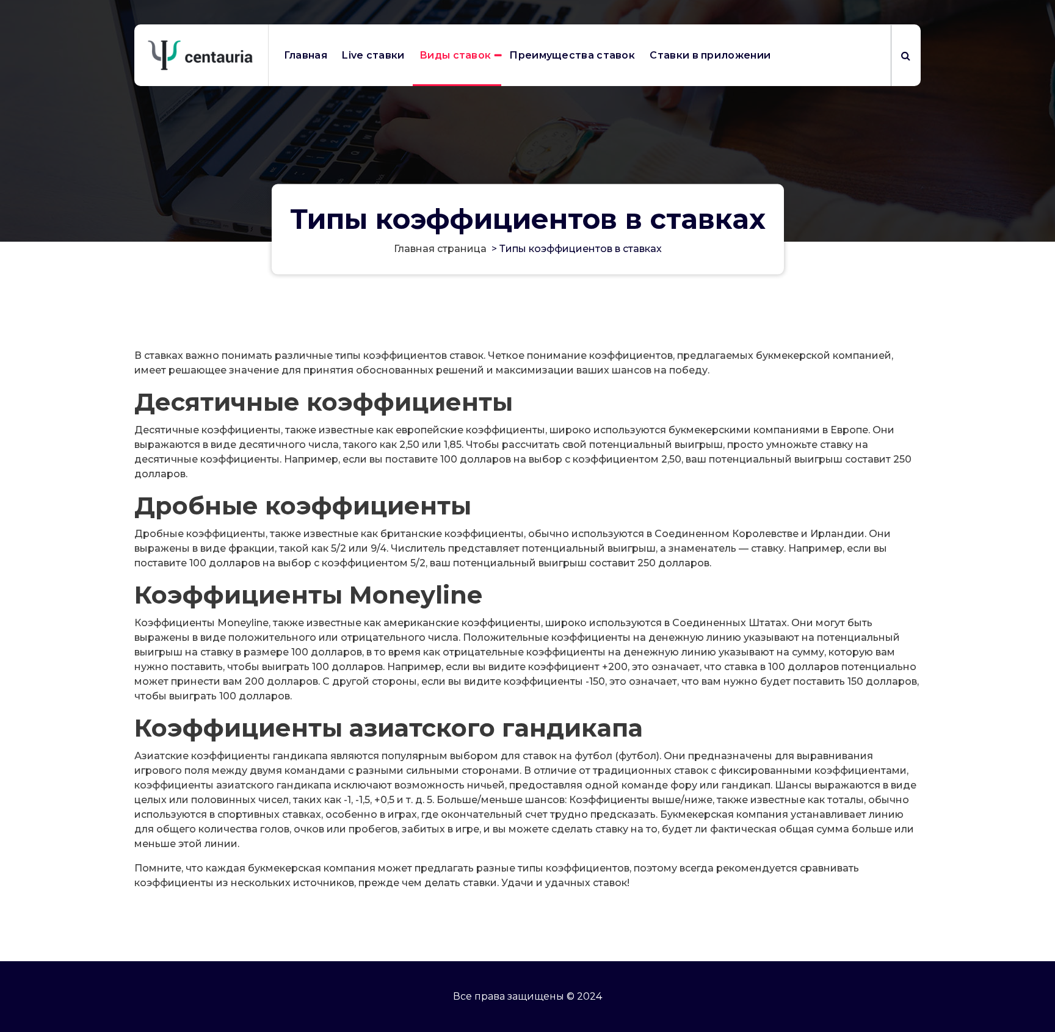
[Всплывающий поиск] (906, 55)
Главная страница (440, 248)
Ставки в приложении (710, 55)
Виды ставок (455, 55)
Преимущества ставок (572, 55)
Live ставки (373, 55)
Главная (305, 55)
